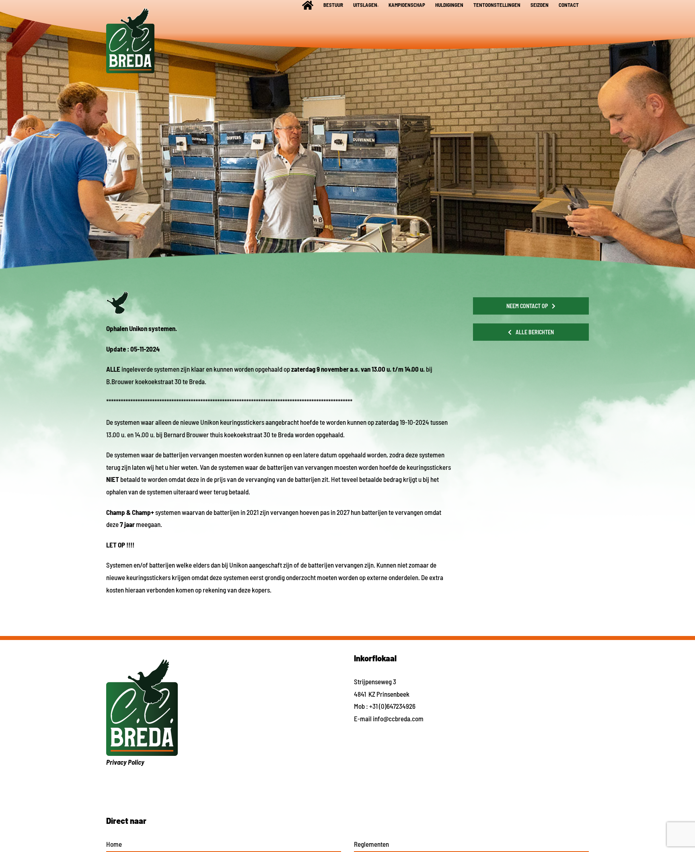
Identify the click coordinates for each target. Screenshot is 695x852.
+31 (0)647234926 (392, 706)
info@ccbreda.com (398, 718)
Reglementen (371, 844)
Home (114, 844)
